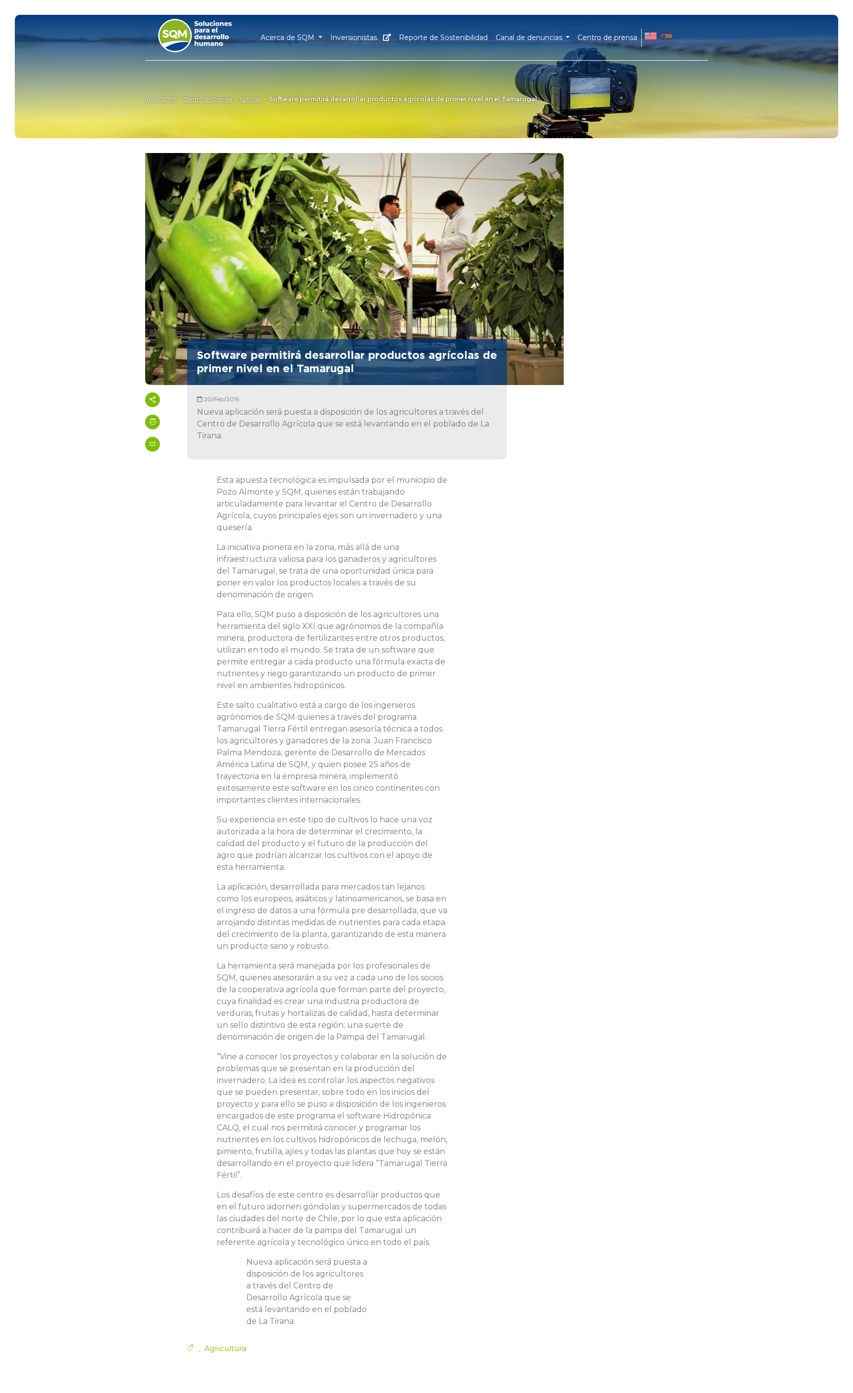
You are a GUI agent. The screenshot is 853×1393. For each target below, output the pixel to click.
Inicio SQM (160, 99)
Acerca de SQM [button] (288, 37)
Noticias (250, 99)
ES (666, 37)
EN (651, 37)
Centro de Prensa (207, 99)
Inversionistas (354, 37)
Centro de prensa (607, 37)
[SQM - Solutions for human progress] (207, 32)
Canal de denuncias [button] (530, 37)
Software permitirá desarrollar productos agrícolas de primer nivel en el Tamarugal (403, 99)
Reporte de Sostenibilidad (443, 37)
